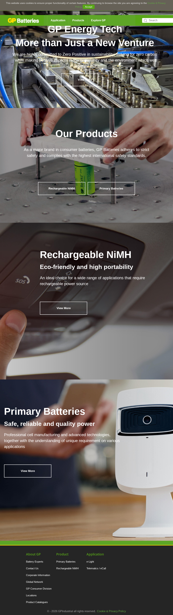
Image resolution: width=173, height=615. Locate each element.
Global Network (34, 581)
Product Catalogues (37, 602)
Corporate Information (38, 575)
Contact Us (32, 568)
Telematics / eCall (96, 568)
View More (85, 73)
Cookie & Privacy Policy (111, 611)
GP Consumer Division (39, 588)
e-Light (90, 561)
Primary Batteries (111, 188)
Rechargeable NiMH (61, 188)
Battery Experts (34, 561)
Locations (31, 595)
